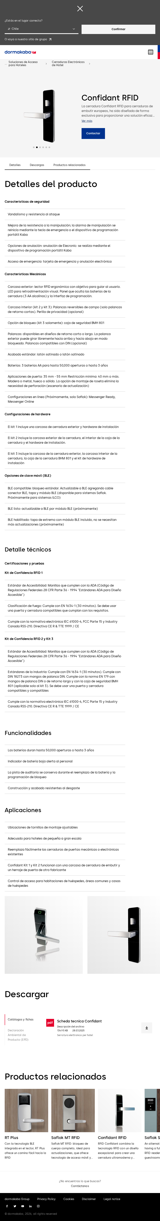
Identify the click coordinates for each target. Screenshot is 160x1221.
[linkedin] (30, 1206)
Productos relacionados (69, 165)
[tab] (22, 1019)
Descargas (37, 165)
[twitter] (14, 1206)
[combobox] (41, 29)
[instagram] (38, 1206)
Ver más (87, 121)
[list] (80, 1124)
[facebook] (7, 1206)
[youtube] (22, 1206)
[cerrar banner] (80, 8)
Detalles (14, 165)
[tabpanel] (99, 1029)
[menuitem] (20, 52)
